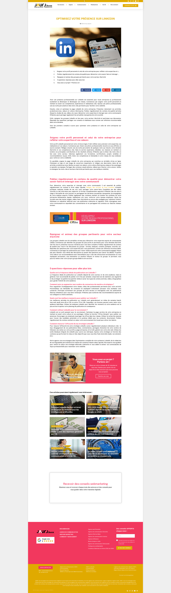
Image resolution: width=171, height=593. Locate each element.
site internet (92, 428)
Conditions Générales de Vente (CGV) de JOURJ (101, 548)
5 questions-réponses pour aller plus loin (71, 80)
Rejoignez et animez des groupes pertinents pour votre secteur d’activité (81, 77)
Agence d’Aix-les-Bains (94, 534)
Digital (71, 4)
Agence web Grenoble (94, 529)
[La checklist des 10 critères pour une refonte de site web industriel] (103, 427)
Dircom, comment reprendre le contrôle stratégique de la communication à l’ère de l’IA (64, 453)
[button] (84, 1)
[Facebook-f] (130, 1)
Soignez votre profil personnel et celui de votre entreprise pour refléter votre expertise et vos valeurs (88, 71)
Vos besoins (60, 4)
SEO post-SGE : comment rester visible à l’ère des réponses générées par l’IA (67, 431)
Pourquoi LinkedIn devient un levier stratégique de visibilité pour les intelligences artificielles (66, 409)
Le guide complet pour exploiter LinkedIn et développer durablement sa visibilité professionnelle (103, 453)
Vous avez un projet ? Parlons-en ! (68, 83)
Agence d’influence (93, 539)
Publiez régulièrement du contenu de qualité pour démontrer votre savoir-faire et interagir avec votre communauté (88, 74)
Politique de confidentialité (95, 546)
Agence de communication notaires (97, 536)
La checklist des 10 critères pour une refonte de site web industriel (103, 433)
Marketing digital (86, 23)
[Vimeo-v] (138, 1)
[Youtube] (135, 1)
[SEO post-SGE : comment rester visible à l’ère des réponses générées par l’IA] (67, 427)
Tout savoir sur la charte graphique (126, 575)
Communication (81, 4)
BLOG (104, 4)
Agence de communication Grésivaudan (98, 543)
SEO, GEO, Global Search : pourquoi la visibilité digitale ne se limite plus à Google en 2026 (104, 409)
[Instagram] (133, 1)
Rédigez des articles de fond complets (100, 187)
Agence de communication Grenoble (98, 531)
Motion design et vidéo (94, 541)
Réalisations (94, 4)
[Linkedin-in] (128, 1)
